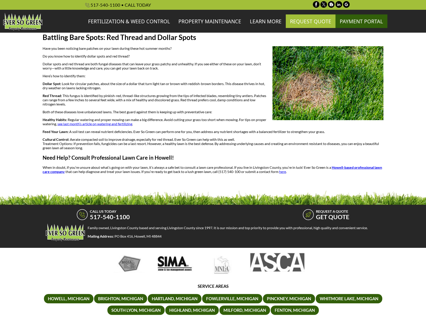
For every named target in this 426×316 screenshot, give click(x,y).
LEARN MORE (266, 21)
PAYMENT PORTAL (361, 21)
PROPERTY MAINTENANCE (209, 21)
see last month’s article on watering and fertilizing (94, 124)
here (282, 171)
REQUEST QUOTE (310, 21)
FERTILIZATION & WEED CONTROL (129, 21)
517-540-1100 (120, 5)
